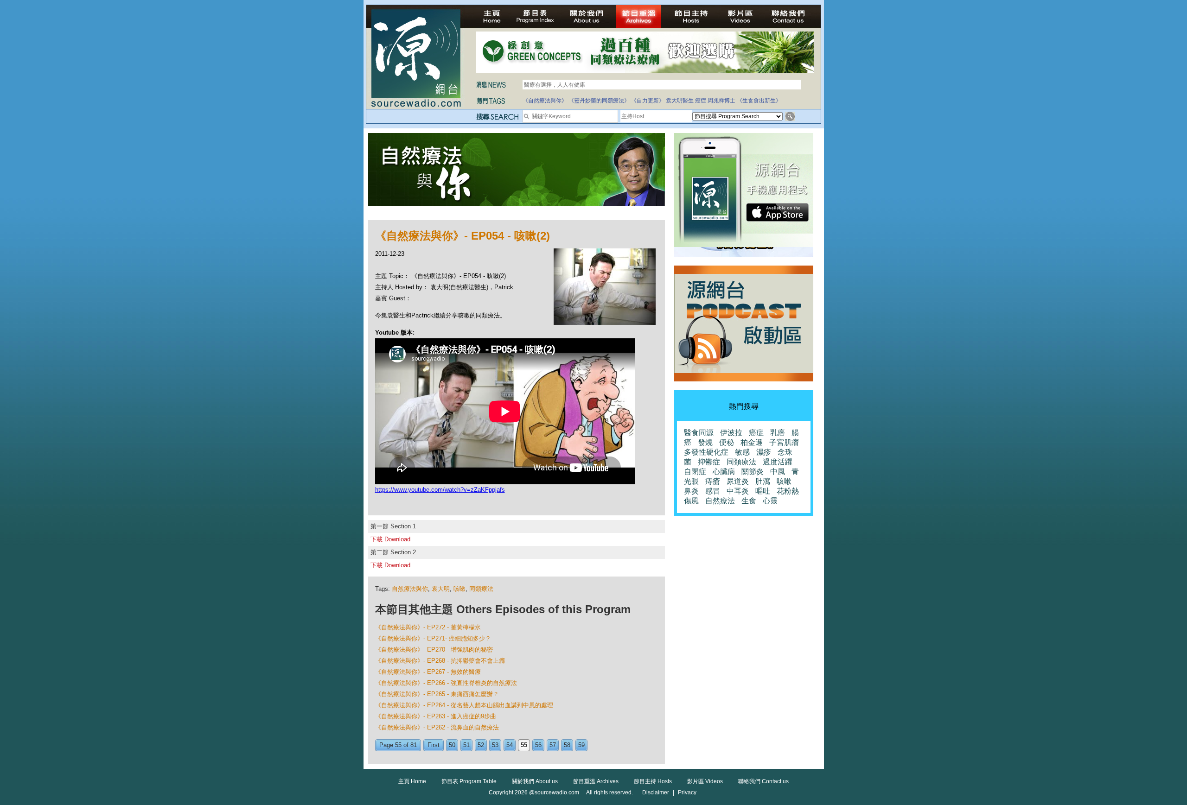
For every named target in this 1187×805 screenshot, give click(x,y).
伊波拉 (731, 433)
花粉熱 (788, 491)
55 (524, 745)
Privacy (687, 792)
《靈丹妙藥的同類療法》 (599, 100)
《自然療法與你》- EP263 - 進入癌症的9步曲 (435, 716)
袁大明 (441, 588)
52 (481, 745)
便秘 (726, 442)
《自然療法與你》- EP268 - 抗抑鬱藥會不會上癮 (440, 660)
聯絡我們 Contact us (763, 781)
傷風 (691, 501)
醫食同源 (699, 433)
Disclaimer (655, 792)
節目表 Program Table (469, 781)
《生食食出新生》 (759, 100)
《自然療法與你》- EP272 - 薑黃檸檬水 (428, 627)
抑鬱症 (709, 462)
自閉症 (695, 471)
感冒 (712, 491)
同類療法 (481, 588)
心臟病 (724, 471)
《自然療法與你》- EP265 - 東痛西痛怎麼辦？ (437, 694)
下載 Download (390, 539)
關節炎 (752, 471)
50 (452, 745)
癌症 (700, 100)
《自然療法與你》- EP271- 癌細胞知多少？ (433, 638)
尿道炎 (738, 481)
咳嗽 (459, 588)
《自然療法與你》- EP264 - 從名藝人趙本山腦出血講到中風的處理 (464, 705)
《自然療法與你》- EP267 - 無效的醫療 (428, 671)
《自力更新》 (647, 100)
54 (509, 745)
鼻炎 (691, 491)
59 (581, 745)
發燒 (705, 442)
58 (567, 745)
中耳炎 (738, 491)
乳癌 (777, 433)
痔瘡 (712, 481)
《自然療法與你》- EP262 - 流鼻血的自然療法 (437, 727)
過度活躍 (777, 462)
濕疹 (763, 452)
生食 (748, 501)
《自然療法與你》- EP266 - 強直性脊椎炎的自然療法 (446, 682)
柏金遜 (751, 442)
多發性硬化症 (706, 452)
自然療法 (720, 501)
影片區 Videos (705, 781)
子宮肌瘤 (784, 442)
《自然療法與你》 (545, 100)
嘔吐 (762, 491)
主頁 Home (412, 781)
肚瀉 (762, 481)
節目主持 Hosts (653, 781)
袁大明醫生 (680, 100)
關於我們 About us (535, 781)
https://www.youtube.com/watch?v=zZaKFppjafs (440, 489)
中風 (777, 471)
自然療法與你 (410, 588)
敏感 (742, 452)
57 (552, 745)
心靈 (770, 501)
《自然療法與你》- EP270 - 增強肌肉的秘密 (434, 649)
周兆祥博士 (721, 100)
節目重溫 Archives (596, 781)
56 (538, 745)
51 (466, 745)
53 (495, 745)
